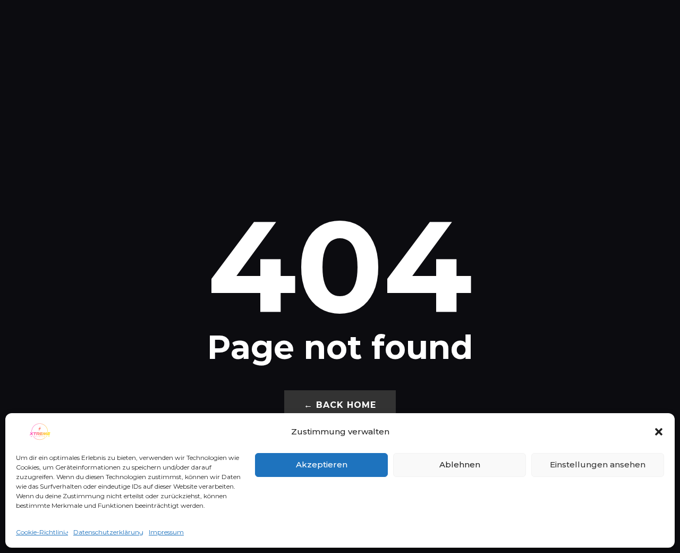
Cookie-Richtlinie (42, 532)
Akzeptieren (321, 464)
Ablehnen (459, 464)
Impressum (166, 532)
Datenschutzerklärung (108, 532)
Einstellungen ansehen (597, 464)
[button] (658, 431)
